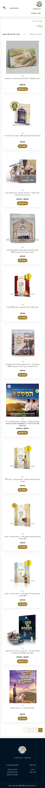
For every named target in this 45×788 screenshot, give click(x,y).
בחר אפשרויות (22, 89)
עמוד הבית (39, 21)
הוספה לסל (22, 146)
